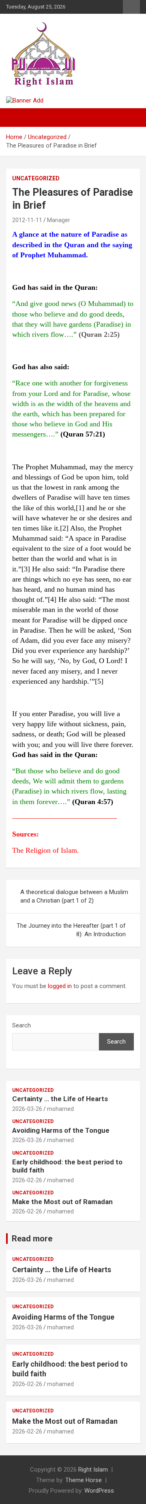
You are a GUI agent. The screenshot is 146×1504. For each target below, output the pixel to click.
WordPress (99, 1490)
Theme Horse (83, 1480)
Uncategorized (36, 178)
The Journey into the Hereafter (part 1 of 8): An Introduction (71, 930)
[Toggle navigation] (16, 117)
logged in (60, 986)
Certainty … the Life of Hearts (60, 1099)
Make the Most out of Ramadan (62, 1202)
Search (21, 1025)
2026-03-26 (27, 1109)
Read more (32, 1238)
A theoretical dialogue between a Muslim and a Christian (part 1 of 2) (74, 896)
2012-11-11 (27, 220)
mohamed (60, 1109)
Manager (58, 220)
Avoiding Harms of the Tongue (61, 1130)
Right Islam (93, 1469)
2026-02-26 (27, 1180)
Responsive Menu (131, 7)
